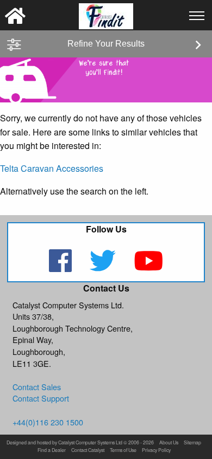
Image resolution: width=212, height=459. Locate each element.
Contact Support (41, 398)
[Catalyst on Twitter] (104, 267)
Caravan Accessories (62, 168)
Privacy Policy (156, 450)
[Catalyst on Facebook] (61, 267)
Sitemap (192, 443)
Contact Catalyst (87, 450)
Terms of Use (123, 450)
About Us (168, 443)
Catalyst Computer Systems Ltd (90, 443)
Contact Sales (37, 386)
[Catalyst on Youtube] (148, 267)
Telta (9, 168)
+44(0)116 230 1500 (48, 422)
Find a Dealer (52, 450)
